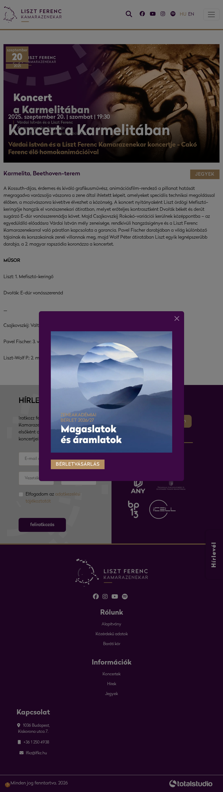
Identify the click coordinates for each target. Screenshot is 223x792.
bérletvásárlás (78, 464)
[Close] (176, 318)
